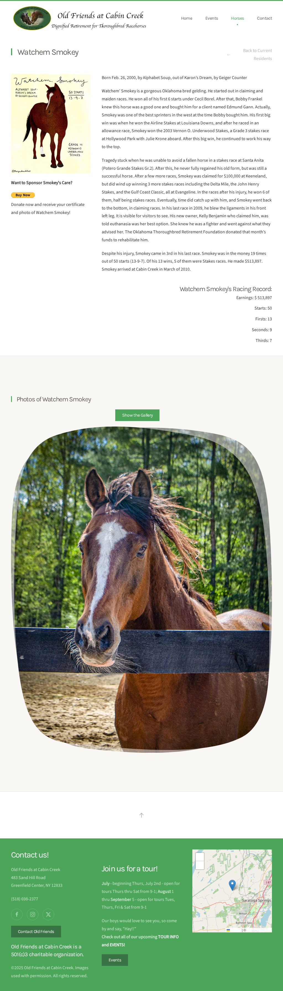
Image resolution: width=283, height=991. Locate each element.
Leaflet (235, 929)
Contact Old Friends (36, 931)
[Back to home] (80, 18)
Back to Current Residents (257, 55)
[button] (137, 415)
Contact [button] (264, 18)
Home (186, 18)
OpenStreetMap (259, 929)
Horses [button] (237, 18)
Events (211, 18)
